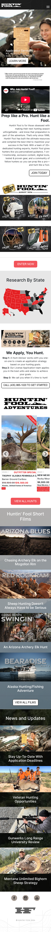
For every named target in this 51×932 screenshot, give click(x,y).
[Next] (45, 454)
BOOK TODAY (26, 61)
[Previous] (6, 454)
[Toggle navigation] (48, 6)
